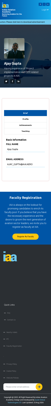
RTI (7, 339)
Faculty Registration (14, 346)
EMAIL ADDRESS (15, 159)
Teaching (25, 131)
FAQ (8, 313)
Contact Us (11, 320)
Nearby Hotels (11, 332)
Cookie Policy (11, 371)
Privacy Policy (11, 364)
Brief (25, 113)
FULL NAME (12, 144)
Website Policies (12, 378)
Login (44, 10)
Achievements (25, 125)
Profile (26, 119)
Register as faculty (25, 236)
